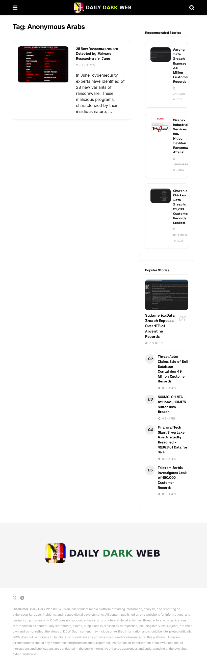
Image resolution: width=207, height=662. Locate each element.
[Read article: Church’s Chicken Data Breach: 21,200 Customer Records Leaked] (160, 196)
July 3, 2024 (86, 65)
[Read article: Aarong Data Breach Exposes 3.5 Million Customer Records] (160, 54)
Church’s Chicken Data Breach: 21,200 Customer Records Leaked (181, 207)
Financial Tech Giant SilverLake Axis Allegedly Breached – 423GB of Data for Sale (172, 439)
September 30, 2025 (180, 167)
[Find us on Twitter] (15, 598)
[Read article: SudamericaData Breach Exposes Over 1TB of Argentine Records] (166, 295)
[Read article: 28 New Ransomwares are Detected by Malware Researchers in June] (43, 64)
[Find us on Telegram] (22, 598)
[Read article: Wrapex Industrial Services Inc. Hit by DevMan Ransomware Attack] (160, 125)
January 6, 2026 (179, 96)
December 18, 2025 (180, 237)
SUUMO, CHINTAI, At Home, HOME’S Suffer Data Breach (172, 404)
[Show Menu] (15, 7)
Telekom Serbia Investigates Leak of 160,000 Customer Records (172, 477)
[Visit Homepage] (103, 8)
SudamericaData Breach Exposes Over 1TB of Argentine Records (160, 326)
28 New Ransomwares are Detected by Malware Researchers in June (97, 53)
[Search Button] (191, 7)
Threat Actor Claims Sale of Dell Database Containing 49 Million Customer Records (173, 368)
